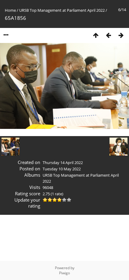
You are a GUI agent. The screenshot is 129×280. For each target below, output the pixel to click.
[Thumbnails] (95, 35)
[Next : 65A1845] (121, 35)
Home (10, 10)
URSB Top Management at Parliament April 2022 (62, 10)
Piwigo (64, 272)
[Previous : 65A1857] (108, 35)
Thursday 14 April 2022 (63, 162)
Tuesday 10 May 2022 (62, 169)
